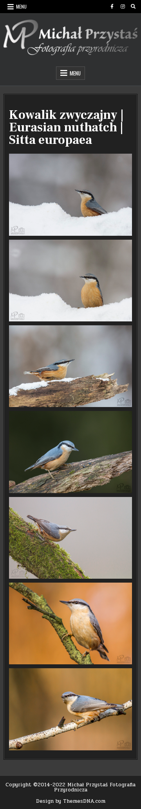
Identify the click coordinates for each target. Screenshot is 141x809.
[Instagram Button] (122, 6)
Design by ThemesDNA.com (70, 801)
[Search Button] (133, 6)
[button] (70, 194)
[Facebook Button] (112, 6)
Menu (21, 6)
